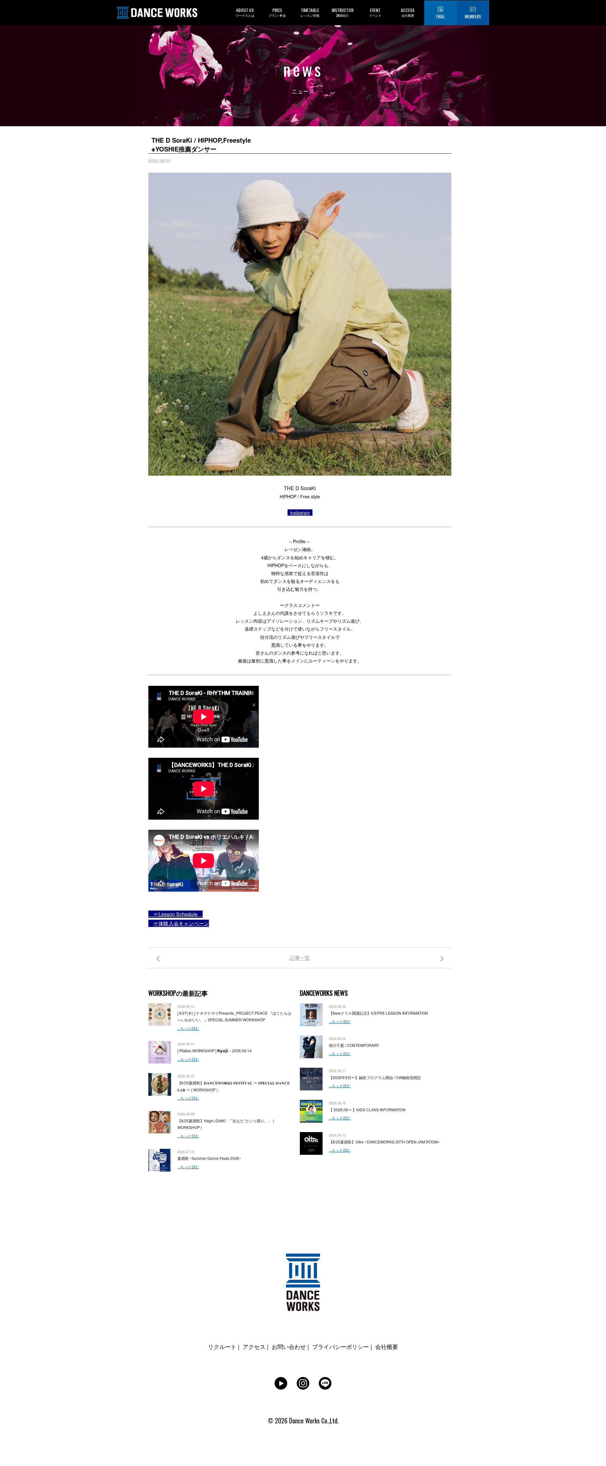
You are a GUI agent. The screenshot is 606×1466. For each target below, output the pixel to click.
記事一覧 (300, 957)
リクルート (222, 1346)
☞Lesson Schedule (175, 914)
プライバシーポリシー (340, 1346)
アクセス (254, 1346)
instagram (300, 512)
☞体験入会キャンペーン (181, 923)
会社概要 (386, 1346)
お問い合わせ (289, 1346)
